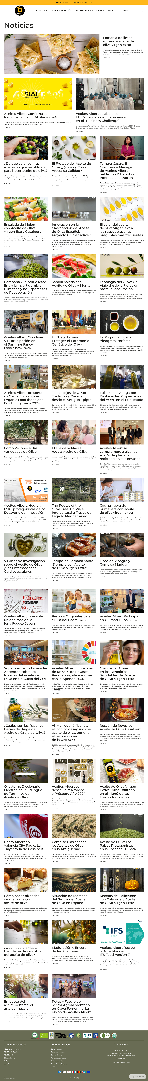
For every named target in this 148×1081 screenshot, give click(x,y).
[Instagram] (74, 1078)
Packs (6, 1061)
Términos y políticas (9, 1078)
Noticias (53, 1067)
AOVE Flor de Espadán (11, 1052)
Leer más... (106, 57)
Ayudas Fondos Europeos (59, 1064)
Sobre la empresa (56, 1049)
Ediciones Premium (10, 1058)
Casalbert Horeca (56, 1055)
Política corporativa (57, 1061)
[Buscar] (134, 10)
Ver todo (6, 1064)
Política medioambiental (58, 1058)
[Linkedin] (77, 1078)
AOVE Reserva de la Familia (12, 1049)
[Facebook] (70, 1078)
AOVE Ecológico (9, 1055)
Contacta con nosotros (58, 1052)
